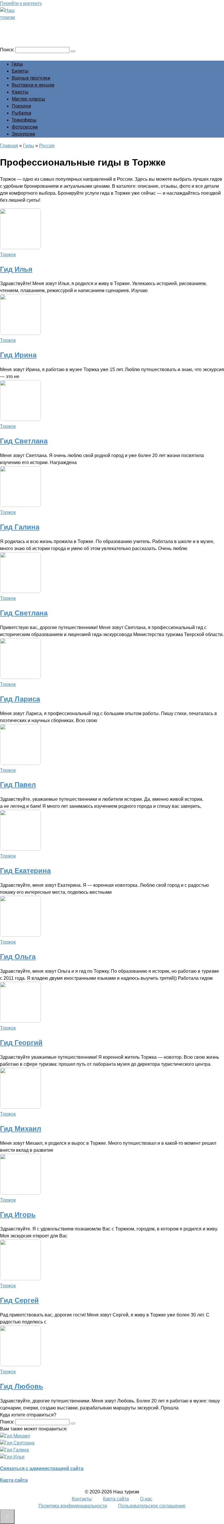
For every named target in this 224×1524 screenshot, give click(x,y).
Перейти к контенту (21, 3)
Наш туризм (27, 25)
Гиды (17, 64)
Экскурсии (23, 134)
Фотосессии (25, 127)
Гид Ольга (18, 957)
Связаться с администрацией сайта (41, 1468)
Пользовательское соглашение (152, 1505)
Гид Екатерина (25, 871)
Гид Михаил (20, 1129)
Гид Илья (16, 269)
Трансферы (24, 120)
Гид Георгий (21, 1043)
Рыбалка (21, 113)
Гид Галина (19, 527)
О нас (146, 1498)
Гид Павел (18, 785)
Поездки (21, 106)
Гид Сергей (19, 1300)
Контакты (82, 1498)
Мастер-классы (28, 99)
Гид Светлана (24, 441)
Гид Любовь (21, 1386)
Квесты (20, 92)
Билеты (20, 71)
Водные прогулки (31, 78)
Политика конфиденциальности (72, 1505)
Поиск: (7, 49)
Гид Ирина (18, 355)
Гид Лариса (20, 699)
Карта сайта (14, 1480)
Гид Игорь (18, 1215)
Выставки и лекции (33, 85)
